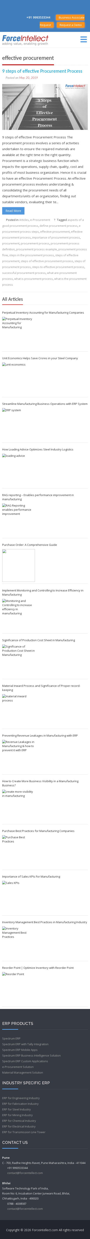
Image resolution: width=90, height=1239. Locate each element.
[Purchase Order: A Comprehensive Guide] (18, 565)
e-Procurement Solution (18, 1067)
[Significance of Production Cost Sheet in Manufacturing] (18, 660)
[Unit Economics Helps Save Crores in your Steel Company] (18, 379)
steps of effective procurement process (47, 261)
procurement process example (36, 249)
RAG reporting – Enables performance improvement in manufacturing (38, 497)
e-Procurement (40, 220)
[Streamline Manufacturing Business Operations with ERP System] (18, 424)
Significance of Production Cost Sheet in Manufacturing (38, 640)
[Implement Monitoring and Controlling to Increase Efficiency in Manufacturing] (18, 615)
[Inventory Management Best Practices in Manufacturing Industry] (18, 942)
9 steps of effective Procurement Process (42, 71)
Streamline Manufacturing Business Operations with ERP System (45, 404)
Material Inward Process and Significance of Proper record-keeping (41, 688)
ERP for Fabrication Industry (20, 1104)
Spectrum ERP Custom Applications (25, 1061)
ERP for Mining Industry (17, 1115)
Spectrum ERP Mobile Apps (20, 1050)
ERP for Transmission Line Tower (23, 1132)
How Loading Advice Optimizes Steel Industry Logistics (37, 449)
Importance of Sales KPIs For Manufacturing (31, 876)
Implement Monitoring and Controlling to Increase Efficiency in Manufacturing (42, 592)
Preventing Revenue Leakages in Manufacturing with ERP (40, 735)
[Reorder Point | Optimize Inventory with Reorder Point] (18, 988)
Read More (13, 211)
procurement (10, 243)
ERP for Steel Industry (16, 1109)
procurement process (35, 243)
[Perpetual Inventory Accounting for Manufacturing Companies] (18, 333)
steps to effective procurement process (58, 267)
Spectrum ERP (11, 1038)
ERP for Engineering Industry (21, 1098)
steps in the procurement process (31, 255)
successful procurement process (24, 273)
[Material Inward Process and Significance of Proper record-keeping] (18, 710)
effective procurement (55, 232)
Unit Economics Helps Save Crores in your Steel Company (40, 358)
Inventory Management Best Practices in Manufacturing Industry (44, 922)
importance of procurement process (56, 237)
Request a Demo (71, 25)
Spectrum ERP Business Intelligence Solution (31, 1055)
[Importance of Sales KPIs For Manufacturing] (18, 897)
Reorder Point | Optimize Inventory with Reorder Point (38, 968)
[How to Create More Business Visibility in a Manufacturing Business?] (18, 806)
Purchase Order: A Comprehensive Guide (29, 545)
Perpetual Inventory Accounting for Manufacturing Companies (43, 312)
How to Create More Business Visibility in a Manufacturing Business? (40, 783)
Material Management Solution (22, 1072)
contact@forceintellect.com (25, 1173)
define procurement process (59, 226)
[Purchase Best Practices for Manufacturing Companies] (18, 851)
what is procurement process (33, 279)
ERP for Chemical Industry (19, 1121)
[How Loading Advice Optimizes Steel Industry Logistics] (18, 470)
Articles (24, 220)
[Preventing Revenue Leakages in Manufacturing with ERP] (18, 756)
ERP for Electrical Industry (19, 1126)
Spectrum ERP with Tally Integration (25, 1044)
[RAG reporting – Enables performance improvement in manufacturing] (18, 520)
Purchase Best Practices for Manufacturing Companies (38, 831)
